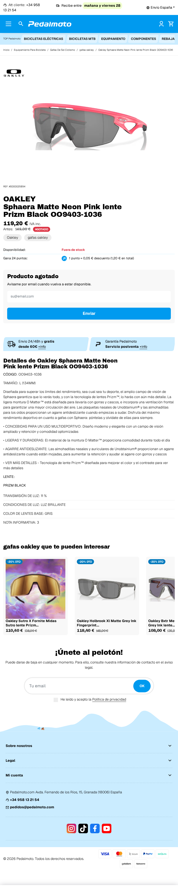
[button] (160, 7)
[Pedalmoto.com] (49, 24)
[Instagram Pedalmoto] (71, 828)
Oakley (12, 237)
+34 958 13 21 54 (24, 799)
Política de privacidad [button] (109, 699)
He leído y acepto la (93, 699)
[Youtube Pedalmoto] (106, 828)
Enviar (89, 313)
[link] (161, 23)
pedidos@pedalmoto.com (32, 807)
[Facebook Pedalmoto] (95, 828)
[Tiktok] (83, 828)
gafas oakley (38, 237)
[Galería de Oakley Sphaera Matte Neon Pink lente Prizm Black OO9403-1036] (89, 125)
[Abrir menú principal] (8, 24)
